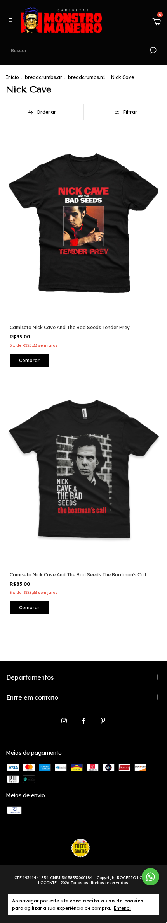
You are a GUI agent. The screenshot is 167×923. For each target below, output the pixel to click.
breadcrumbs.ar (43, 77)
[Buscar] (152, 50)
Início (12, 77)
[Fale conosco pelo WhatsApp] (150, 876)
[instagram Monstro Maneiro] (64, 721)
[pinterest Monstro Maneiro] (103, 721)
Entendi (122, 908)
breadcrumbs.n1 (86, 77)
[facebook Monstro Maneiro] (83, 721)
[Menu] (12, 22)
